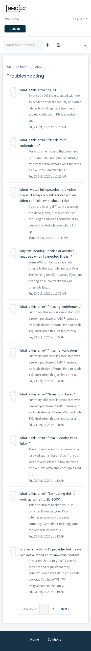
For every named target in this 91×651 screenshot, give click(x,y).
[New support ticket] (47, 45)
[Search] (37, 45)
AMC (38, 66)
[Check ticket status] (58, 45)
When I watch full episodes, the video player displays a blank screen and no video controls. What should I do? (47, 195)
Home (34, 639)
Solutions (54, 639)
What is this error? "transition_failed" (47, 394)
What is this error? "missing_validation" (48, 350)
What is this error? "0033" (38, 90)
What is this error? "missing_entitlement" (50, 306)
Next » (65, 609)
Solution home (18, 66)
